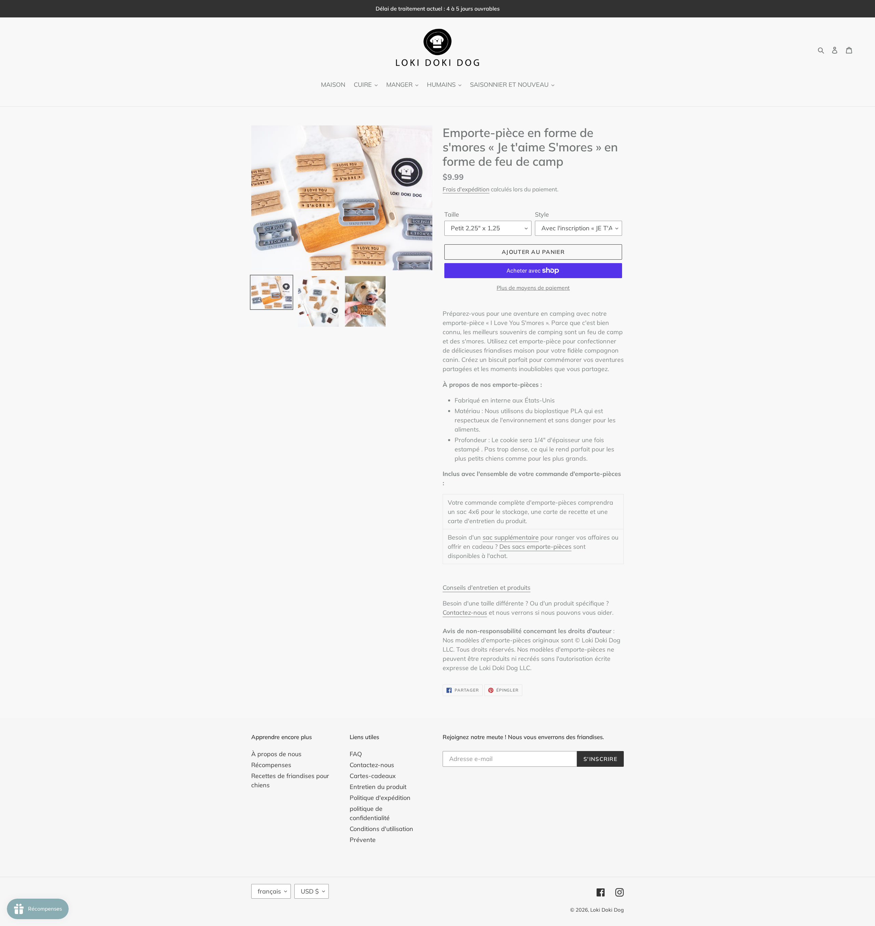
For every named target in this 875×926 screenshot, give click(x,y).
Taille (451, 214)
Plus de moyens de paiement (533, 287)
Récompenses (271, 765)
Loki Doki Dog (607, 910)
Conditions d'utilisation (381, 829)
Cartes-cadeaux (373, 776)
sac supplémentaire (511, 537)
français (269, 891)
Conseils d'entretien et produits (486, 587)
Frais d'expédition (466, 189)
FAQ (356, 754)
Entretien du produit (378, 787)
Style (542, 214)
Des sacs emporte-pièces (535, 546)
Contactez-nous (465, 612)
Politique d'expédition (380, 798)
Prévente (363, 840)
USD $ (310, 891)
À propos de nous (276, 754)
